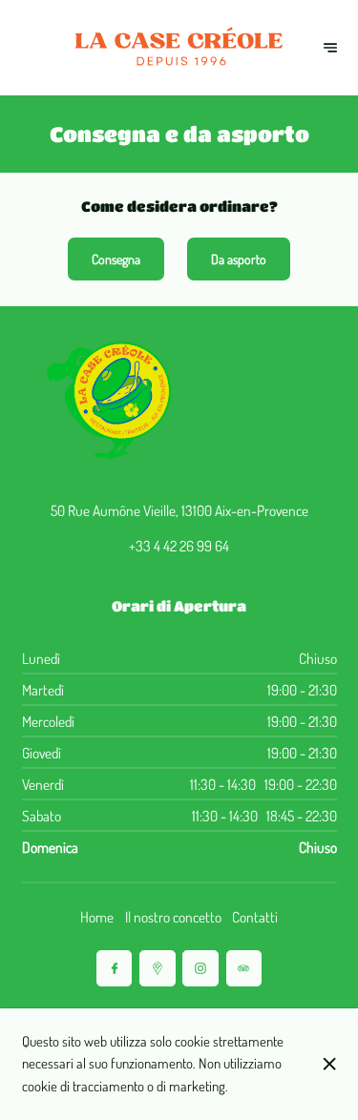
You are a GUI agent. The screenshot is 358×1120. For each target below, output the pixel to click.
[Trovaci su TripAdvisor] (244, 967)
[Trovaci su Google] (157, 967)
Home (97, 916)
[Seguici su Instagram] (200, 967)
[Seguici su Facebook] (114, 967)
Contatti (255, 916)
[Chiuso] (329, 1063)
